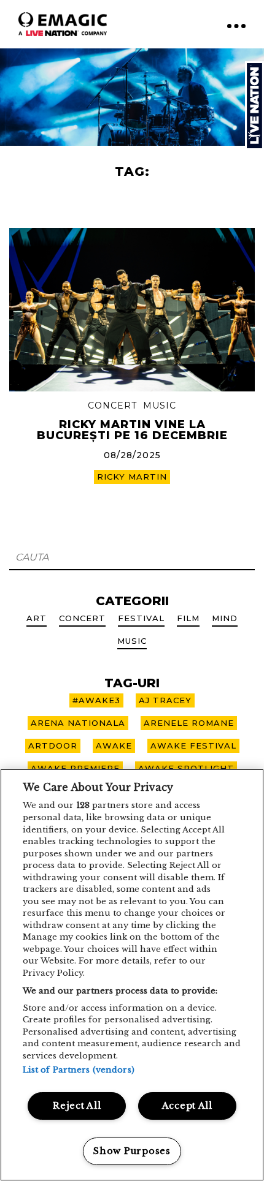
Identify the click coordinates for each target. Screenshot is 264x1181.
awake (114, 745)
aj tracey (165, 700)
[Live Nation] (254, 105)
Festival (141, 618)
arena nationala (78, 723)
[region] (132, 975)
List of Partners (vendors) (78, 1070)
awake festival (193, 745)
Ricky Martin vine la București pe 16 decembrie (132, 430)
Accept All (187, 1105)
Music (159, 405)
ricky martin (132, 476)
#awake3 (96, 700)
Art (36, 618)
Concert (112, 405)
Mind (225, 618)
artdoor (52, 745)
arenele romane (189, 723)
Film (188, 618)
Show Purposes (131, 1150)
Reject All (77, 1105)
